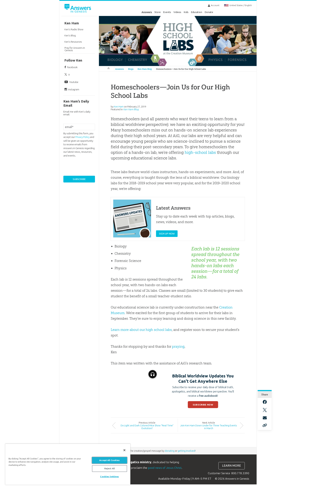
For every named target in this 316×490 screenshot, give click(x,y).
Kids (186, 12)
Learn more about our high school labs (141, 330)
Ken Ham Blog (145, 69)
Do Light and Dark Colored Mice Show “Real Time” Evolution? (147, 427)
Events (167, 12)
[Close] (124, 450)
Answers (147, 12)
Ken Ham (71, 23)
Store (157, 12)
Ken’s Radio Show (74, 29)
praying (178, 346)
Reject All (109, 468)
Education (196, 12)
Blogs (130, 69)
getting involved (186, 450)
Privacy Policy (82, 137)
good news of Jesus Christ (165, 467)
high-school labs (200, 152)
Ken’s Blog (70, 35)
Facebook (72, 67)
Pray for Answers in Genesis (75, 49)
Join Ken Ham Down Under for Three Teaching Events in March (208, 427)
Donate (209, 12)
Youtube (73, 82)
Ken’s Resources (73, 41)
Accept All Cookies (109, 460)
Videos (177, 12)
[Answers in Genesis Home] (78, 9)
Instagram (73, 89)
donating (169, 450)
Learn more (231, 465)
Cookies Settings (109, 476)
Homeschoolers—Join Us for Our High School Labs (181, 69)
